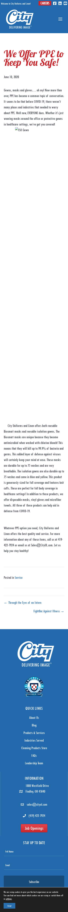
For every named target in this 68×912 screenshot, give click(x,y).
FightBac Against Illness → (48, 611)
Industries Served (34, 740)
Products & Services (34, 733)
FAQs (34, 755)
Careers (44, 3)
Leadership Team (34, 763)
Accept (9, 905)
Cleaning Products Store (34, 748)
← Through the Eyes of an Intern (22, 602)
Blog (34, 725)
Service (18, 577)
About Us (34, 717)
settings (9, 898)
